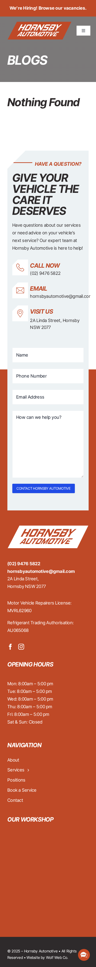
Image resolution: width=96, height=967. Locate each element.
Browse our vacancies (62, 8)
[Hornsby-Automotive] (39, 23)
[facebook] (10, 647)
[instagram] (21, 647)
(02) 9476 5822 (45, 273)
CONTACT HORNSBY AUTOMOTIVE (43, 488)
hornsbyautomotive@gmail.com (61, 296)
